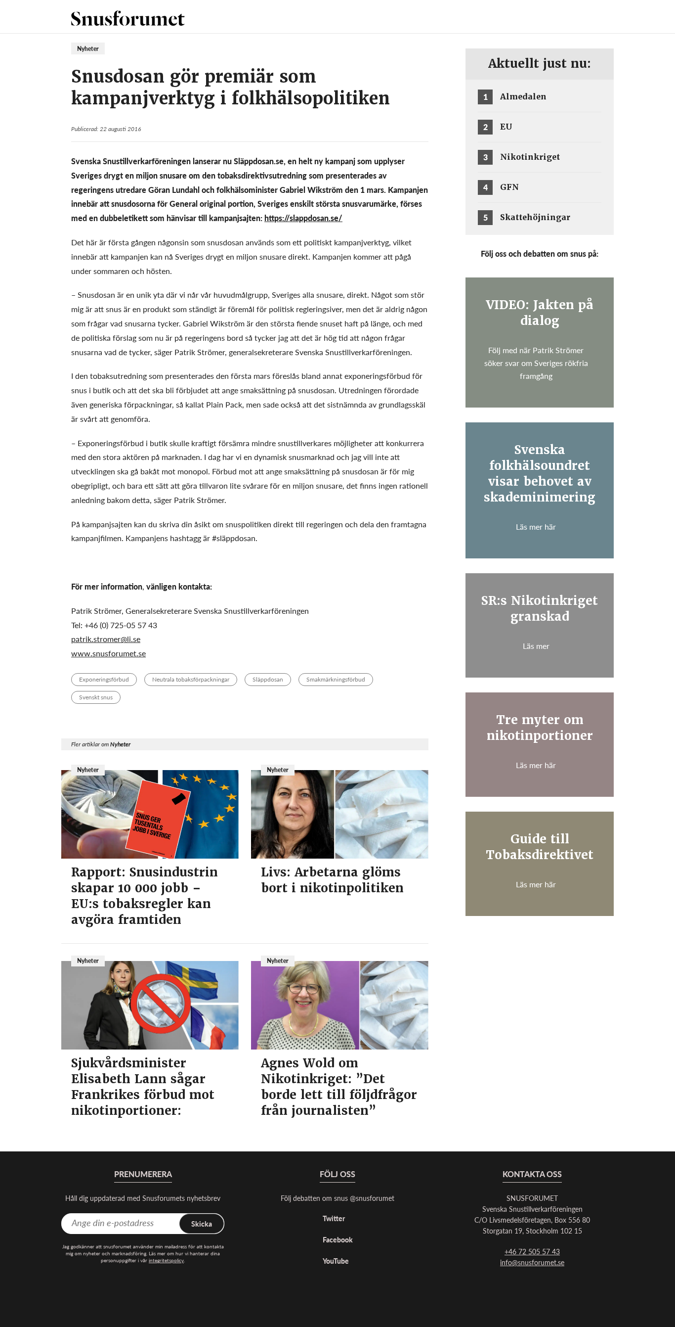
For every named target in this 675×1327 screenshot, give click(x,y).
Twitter (334, 1218)
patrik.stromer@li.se (105, 638)
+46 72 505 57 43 (532, 1251)
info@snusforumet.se (532, 1262)
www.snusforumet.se (108, 653)
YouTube (336, 1261)
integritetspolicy (166, 1260)
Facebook (338, 1239)
